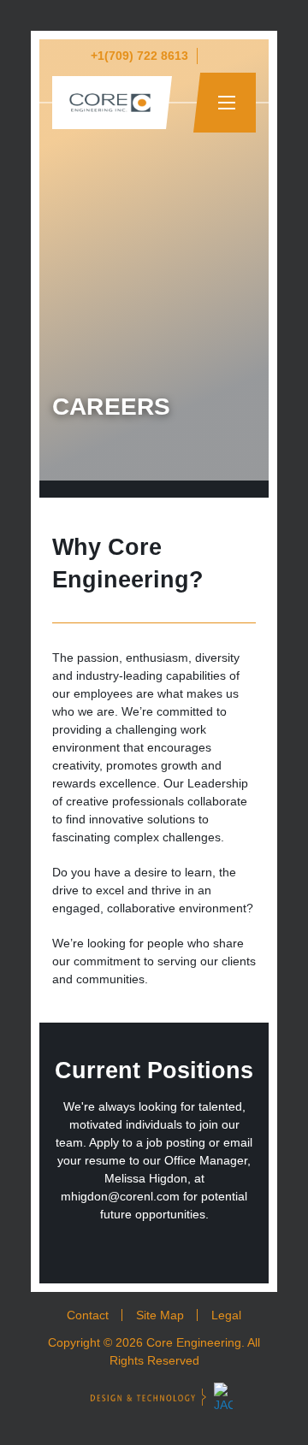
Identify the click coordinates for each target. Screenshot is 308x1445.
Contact (88, 1315)
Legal (226, 1315)
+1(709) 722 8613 (139, 55)
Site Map (160, 1315)
